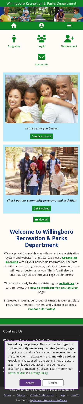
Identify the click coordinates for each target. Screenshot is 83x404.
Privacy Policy (39, 373)
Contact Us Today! (41, 309)
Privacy (21, 395)
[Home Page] (13, 26)
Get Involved (41, 208)
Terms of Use (16, 373)
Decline (53, 383)
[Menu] (69, 26)
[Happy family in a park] (41, 99)
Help (62, 395)
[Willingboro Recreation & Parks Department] (41, 14)
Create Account (41, 136)
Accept (30, 383)
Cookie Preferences (42, 395)
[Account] (41, 26)
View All (43, 219)
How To (75, 395)
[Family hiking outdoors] (41, 171)
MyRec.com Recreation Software (48, 400)
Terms (7, 395)
